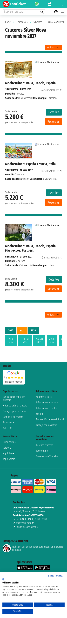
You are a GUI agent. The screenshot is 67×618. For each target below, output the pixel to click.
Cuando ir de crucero (13, 416)
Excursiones (8, 422)
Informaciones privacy (47, 402)
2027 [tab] (22, 330)
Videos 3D (7, 428)
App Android (9, 459)
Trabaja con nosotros (46, 425)
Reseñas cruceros (44, 445)
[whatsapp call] (37, 4)
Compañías (22, 22)
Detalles (53, 112)
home (8, 22)
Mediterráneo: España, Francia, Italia (30, 164)
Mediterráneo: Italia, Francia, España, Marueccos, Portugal (30, 248)
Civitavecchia (25, 98)
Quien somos (9, 442)
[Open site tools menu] (62, 4)
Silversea (38, 22)
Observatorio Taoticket (47, 456)
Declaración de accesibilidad (50, 419)
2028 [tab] (33, 330)
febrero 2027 (25, 341)
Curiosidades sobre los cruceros (14, 398)
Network (7, 447)
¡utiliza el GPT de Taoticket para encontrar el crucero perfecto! (37, 548)
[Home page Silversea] (51, 89)
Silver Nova (11, 89)
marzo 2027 (39, 341)
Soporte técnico (44, 396)
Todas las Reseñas (13, 381)
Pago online (42, 450)
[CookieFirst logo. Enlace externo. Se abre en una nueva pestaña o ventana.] (3, 579)
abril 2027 (52, 341)
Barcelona (24, 178)
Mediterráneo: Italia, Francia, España (30, 83)
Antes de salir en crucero (15, 405)
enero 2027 (11, 341)
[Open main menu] (62, 12)
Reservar (53, 121)
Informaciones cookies (47, 408)
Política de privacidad (56, 576)
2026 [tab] (10, 330)
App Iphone (8, 453)
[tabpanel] (33, 341)
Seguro (39, 413)
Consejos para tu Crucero (15, 411)
